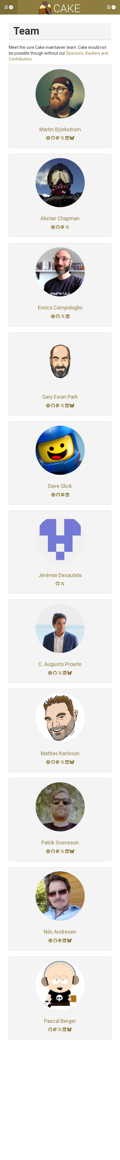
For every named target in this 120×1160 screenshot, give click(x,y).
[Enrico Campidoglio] (60, 271)
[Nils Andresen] (60, 896)
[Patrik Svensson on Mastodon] (58, 851)
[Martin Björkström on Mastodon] (58, 138)
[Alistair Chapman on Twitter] (67, 227)
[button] (8, 7)
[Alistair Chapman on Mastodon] (63, 227)
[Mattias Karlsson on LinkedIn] (67, 762)
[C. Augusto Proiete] (60, 628)
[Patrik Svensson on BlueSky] (72, 851)
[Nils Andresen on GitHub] (55, 940)
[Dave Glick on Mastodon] (63, 495)
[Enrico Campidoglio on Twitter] (63, 316)
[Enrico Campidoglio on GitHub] (58, 316)
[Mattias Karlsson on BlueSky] (72, 762)
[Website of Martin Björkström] (48, 138)
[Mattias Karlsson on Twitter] (62, 762)
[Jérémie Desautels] (60, 539)
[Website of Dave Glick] (53, 495)
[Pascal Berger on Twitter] (60, 1029)
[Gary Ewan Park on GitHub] (53, 405)
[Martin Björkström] (60, 93)
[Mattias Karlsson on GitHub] (53, 762)
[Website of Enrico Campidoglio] (53, 316)
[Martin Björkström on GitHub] (53, 138)
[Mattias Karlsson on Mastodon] (58, 762)
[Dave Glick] (60, 450)
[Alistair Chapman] (60, 182)
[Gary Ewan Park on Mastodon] (58, 405)
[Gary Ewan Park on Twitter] (62, 405)
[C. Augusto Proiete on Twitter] (60, 673)
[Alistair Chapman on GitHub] (58, 227)
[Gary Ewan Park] (60, 361)
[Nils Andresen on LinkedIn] (65, 940)
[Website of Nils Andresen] (50, 940)
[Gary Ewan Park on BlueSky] (72, 405)
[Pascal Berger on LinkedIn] (65, 1029)
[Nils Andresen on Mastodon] (60, 940)
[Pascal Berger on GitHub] (50, 1029)
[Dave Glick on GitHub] (58, 495)
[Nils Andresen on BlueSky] (69, 940)
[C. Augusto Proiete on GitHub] (55, 673)
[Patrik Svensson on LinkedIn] (67, 851)
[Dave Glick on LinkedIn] (67, 495)
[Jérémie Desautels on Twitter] (63, 583)
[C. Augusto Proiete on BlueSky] (69, 673)
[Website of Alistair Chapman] (53, 227)
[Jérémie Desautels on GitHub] (58, 583)
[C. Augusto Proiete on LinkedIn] (65, 673)
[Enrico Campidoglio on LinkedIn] (67, 316)
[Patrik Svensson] (60, 806)
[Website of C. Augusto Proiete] (50, 673)
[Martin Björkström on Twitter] (62, 138)
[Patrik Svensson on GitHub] (53, 851)
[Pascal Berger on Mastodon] (55, 1029)
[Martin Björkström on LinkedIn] (67, 138)
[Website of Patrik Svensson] (48, 851)
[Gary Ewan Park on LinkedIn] (67, 405)
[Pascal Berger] (60, 985)
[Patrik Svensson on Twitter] (62, 851)
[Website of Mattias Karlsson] (48, 762)
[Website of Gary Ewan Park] (48, 405)
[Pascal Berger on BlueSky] (69, 1029)
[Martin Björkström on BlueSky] (72, 138)
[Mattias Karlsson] (60, 717)
